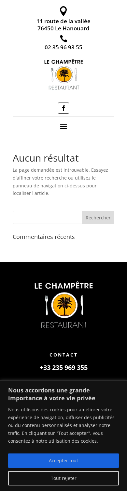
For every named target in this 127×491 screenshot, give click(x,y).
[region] (63, 435)
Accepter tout (63, 460)
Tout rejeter (64, 478)
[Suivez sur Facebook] (63, 108)
